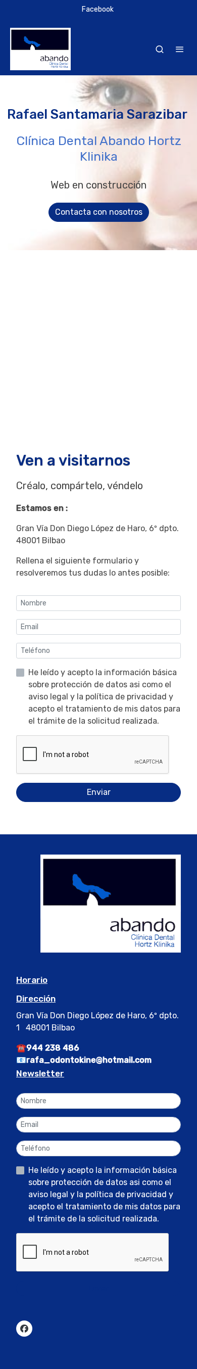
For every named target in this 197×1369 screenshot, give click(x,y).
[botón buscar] (160, 49)
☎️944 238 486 (47, 1048)
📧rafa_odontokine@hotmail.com (84, 1060)
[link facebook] (24, 1328)
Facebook (98, 9)
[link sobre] (98, 910)
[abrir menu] (180, 49)
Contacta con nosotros (98, 212)
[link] (40, 49)
